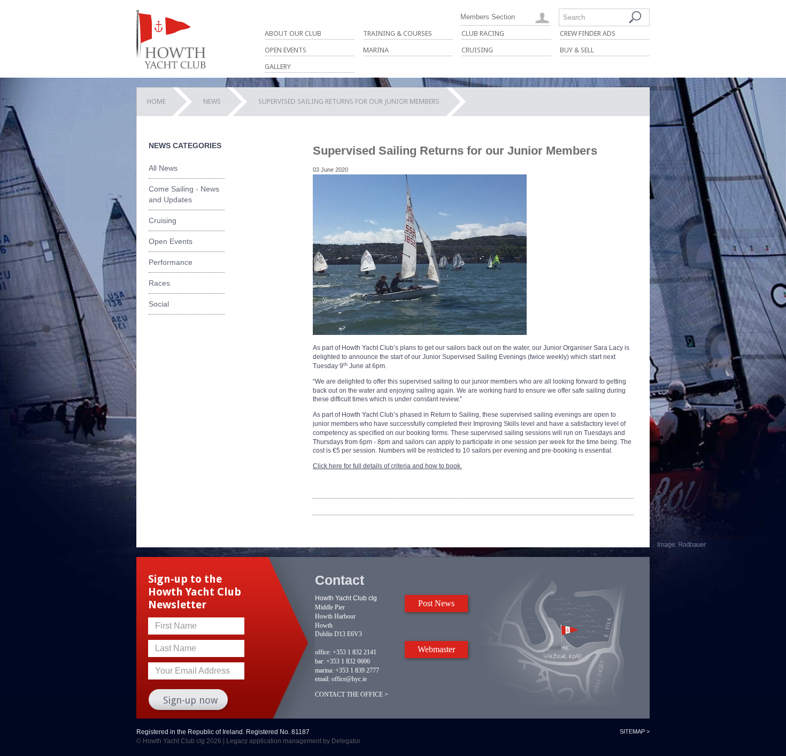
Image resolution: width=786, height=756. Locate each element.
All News (163, 168)
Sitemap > (635, 731)
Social (159, 304)
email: (322, 679)
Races (159, 283)
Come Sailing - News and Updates (184, 194)
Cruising (477, 50)
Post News (436, 603)
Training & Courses (397, 33)
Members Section (487, 17)
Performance (170, 262)
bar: (320, 661)
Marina (376, 50)
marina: (324, 670)
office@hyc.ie (349, 679)
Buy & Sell (577, 50)
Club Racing (482, 33)
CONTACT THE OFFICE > (351, 694)
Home (156, 101)
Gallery (278, 67)
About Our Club (293, 33)
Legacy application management (273, 741)
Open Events (285, 50)
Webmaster (436, 649)
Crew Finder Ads (587, 33)
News (212, 101)
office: (323, 652)
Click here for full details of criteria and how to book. (387, 466)
